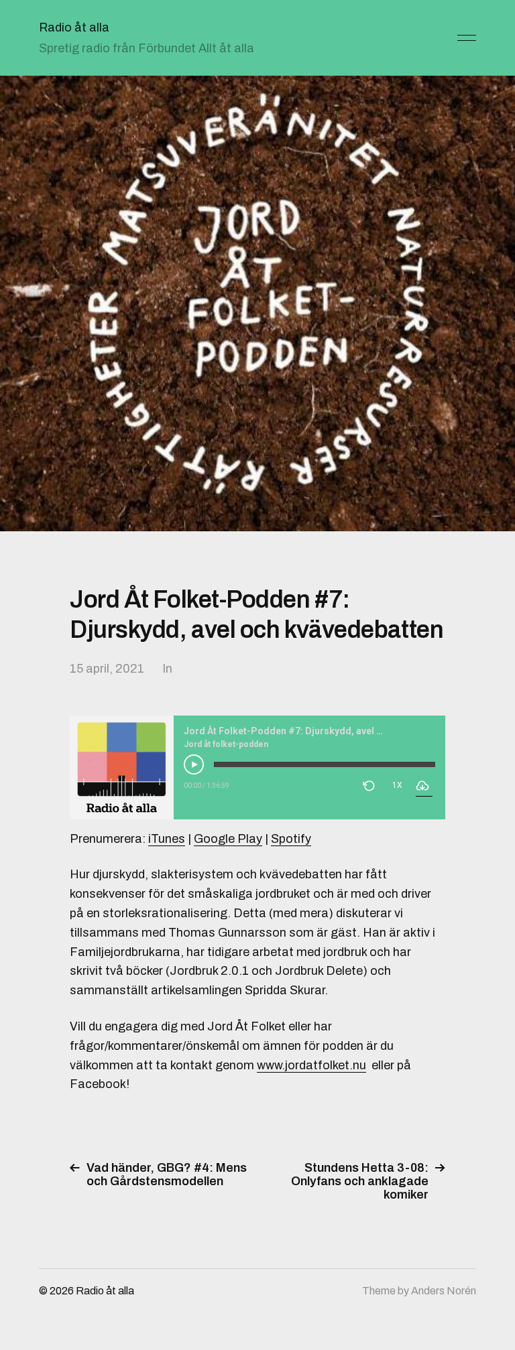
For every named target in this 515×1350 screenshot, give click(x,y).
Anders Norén (443, 1290)
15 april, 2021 (107, 668)
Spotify (291, 839)
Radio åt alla (74, 27)
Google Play (228, 839)
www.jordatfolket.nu (311, 1065)
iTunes (166, 839)
